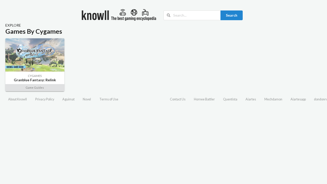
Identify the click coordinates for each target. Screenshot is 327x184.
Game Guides (35, 87)
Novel (87, 99)
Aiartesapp (298, 99)
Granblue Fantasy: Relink (35, 80)
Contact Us (177, 99)
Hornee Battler (204, 99)
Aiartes (251, 99)
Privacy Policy (44, 99)
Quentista (230, 99)
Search (231, 15)
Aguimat (68, 99)
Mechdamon (273, 99)
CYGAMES (35, 75)
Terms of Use (108, 99)
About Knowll (17, 99)
